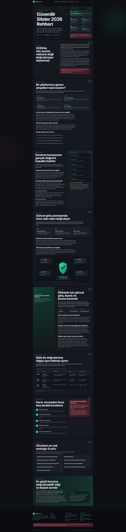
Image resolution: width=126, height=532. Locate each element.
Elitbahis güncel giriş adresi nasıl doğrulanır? (46, 460)
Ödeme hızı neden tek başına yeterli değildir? (73, 463)
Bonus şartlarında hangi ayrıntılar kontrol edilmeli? (74, 460)
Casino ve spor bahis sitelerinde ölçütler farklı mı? (74, 466)
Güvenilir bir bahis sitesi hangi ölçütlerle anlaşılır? (47, 456)
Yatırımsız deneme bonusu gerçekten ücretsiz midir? (48, 463)
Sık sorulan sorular (53, 518)
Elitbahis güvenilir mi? (68, 456)
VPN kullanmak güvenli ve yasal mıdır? (45, 466)
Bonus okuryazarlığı (64, 1)
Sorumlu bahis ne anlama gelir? (43, 470)
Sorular (77, 1)
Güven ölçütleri (56, 1)
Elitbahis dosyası (72, 1)
